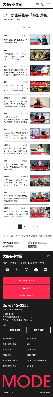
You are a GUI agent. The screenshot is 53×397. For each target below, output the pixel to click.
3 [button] (28, 226)
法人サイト (30, 338)
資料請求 (26, 288)
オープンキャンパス (26, 281)
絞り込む (26, 27)
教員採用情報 (31, 355)
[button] (37, 226)
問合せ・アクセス (26, 295)
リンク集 (29, 366)
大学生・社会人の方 (10, 360)
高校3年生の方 (8, 338)
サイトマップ (31, 349)
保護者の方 (7, 355)
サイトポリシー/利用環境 (36, 360)
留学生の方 (7, 349)
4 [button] (33, 226)
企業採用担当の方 (9, 366)
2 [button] (24, 226)
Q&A (28, 344)
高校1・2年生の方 (9, 344)
